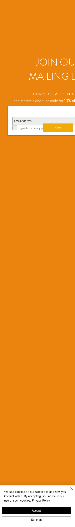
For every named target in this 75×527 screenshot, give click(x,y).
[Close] (69, 491)
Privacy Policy (41, 500)
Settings (36, 519)
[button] (58, 127)
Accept (36, 510)
